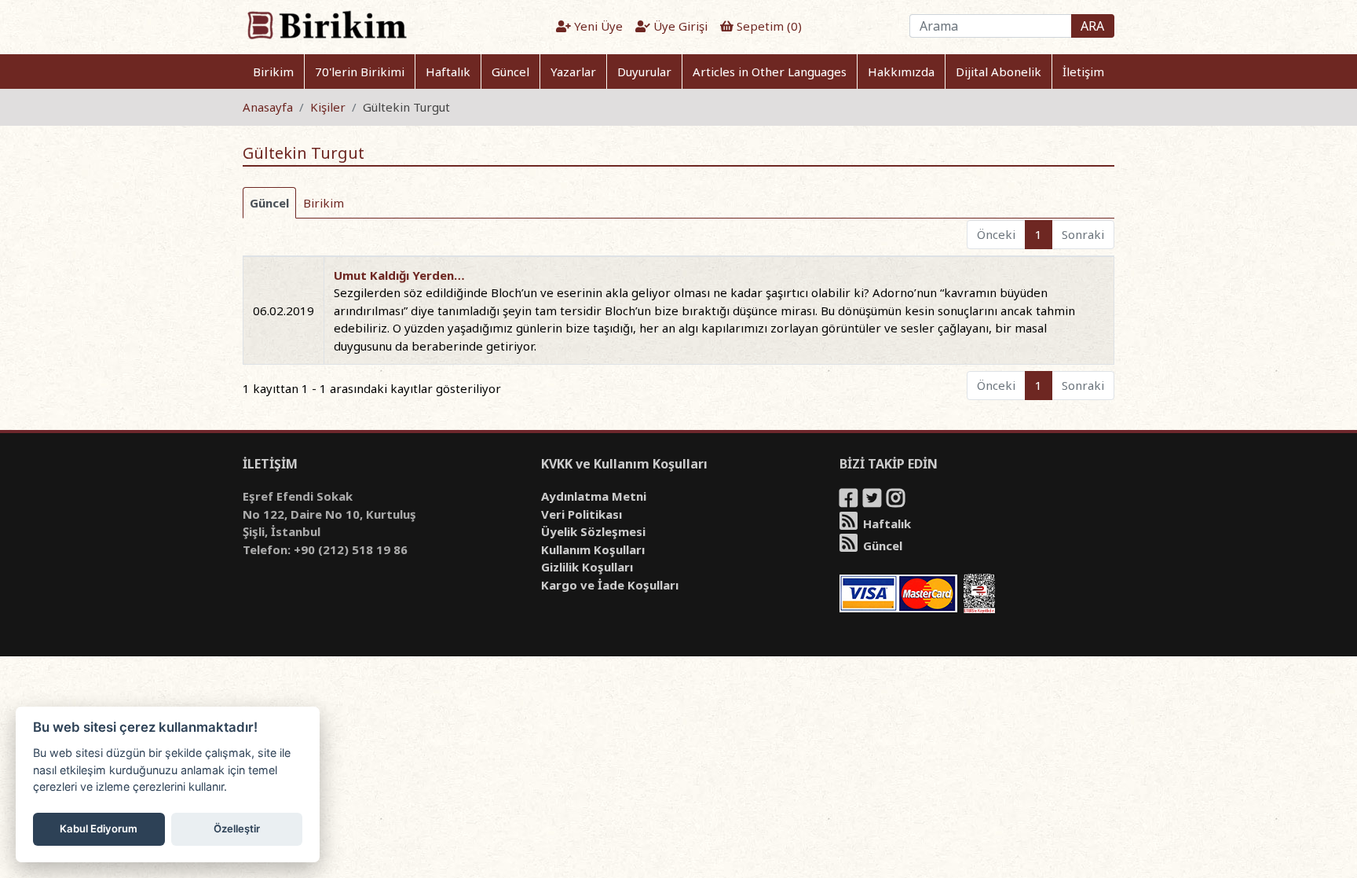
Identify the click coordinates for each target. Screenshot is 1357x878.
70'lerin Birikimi (359, 71)
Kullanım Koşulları (593, 549)
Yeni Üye (597, 26)
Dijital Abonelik (998, 71)
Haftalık (448, 71)
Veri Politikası (581, 514)
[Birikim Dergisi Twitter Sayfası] (873, 501)
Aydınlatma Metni (593, 496)
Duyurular (644, 71)
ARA (1092, 26)
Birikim (273, 71)
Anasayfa (268, 107)
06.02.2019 (283, 310)
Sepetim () (767, 26)
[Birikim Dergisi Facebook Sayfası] (849, 501)
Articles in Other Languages (770, 71)
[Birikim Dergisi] (326, 24)
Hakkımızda (901, 71)
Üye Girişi (679, 26)
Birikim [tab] (323, 203)
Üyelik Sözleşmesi (593, 531)
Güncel (510, 71)
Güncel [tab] (269, 203)
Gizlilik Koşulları (587, 567)
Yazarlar (573, 71)
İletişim (1083, 71)
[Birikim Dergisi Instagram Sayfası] (897, 501)
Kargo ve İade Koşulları (609, 585)
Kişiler (328, 107)
